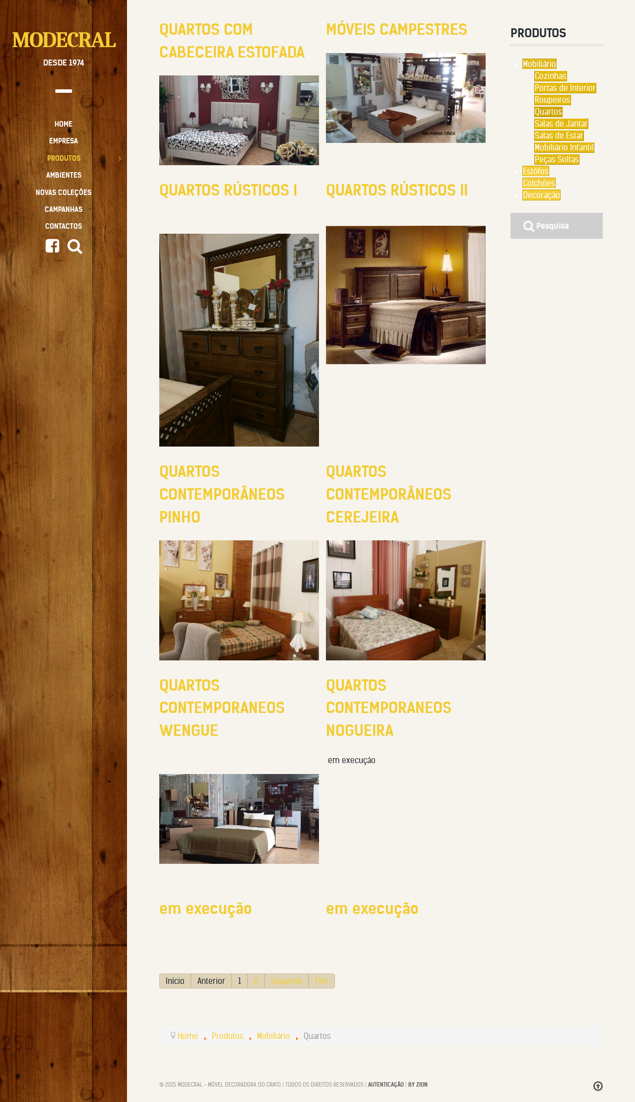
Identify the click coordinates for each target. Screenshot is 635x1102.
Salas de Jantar (561, 124)
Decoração (541, 195)
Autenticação (386, 1084)
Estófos (536, 171)
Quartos (548, 112)
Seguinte (286, 981)
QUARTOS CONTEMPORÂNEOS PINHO (222, 494)
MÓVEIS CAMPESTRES (396, 29)
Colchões (539, 183)
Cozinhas (551, 76)
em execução (205, 908)
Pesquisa (551, 226)
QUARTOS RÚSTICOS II (397, 190)
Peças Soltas (557, 159)
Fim (321, 981)
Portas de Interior (565, 88)
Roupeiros (553, 100)
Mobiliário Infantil (564, 147)
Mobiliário (539, 64)
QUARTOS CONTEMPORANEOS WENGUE (222, 708)
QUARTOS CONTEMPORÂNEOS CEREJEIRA (388, 494)
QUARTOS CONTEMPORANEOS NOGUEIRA (388, 708)
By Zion (418, 1084)
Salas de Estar (559, 135)
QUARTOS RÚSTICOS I (228, 190)
